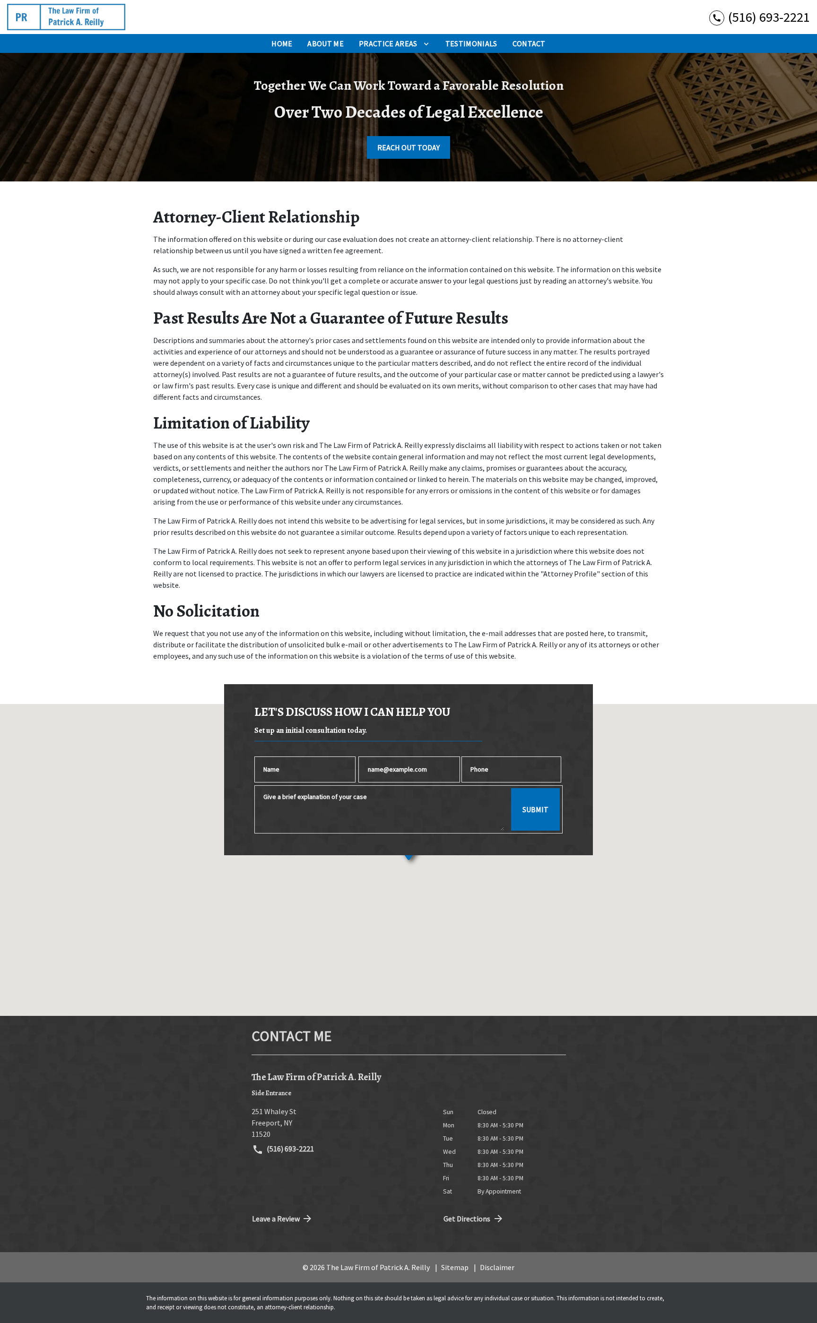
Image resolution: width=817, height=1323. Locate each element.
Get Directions (466, 1218)
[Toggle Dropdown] (426, 43)
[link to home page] (66, 17)
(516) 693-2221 (289, 1148)
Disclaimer (497, 1267)
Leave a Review (276, 1218)
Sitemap (455, 1267)
